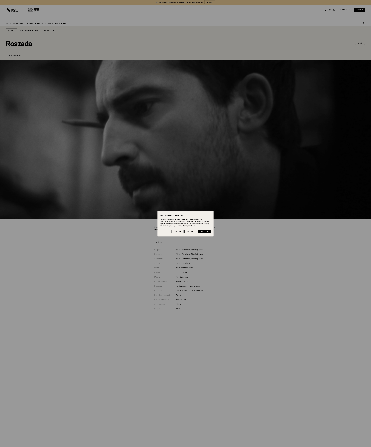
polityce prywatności (188, 226)
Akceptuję (204, 231)
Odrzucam (190, 231)
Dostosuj (177, 231)
